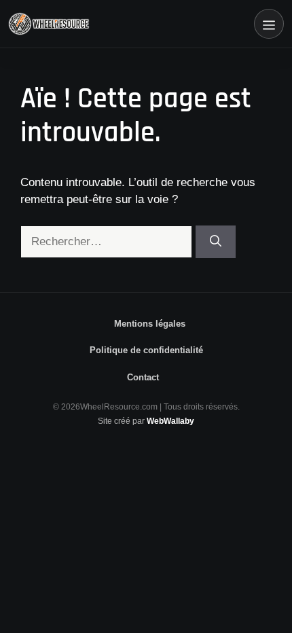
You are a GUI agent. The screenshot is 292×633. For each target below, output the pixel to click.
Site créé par (146, 421)
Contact (143, 377)
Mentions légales (149, 324)
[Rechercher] (216, 241)
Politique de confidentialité (146, 350)
